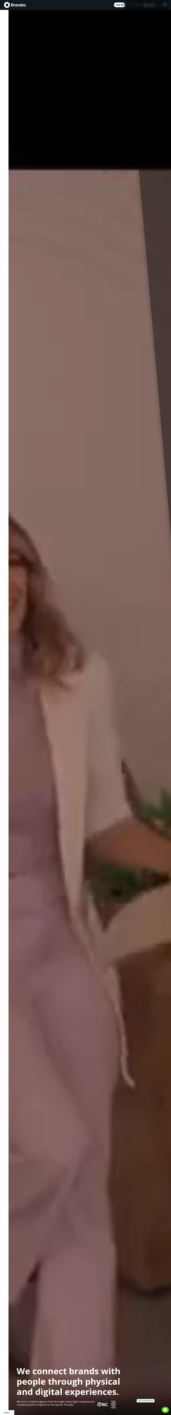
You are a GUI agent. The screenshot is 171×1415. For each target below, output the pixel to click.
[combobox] (8, 1412)
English (6, 1412)
